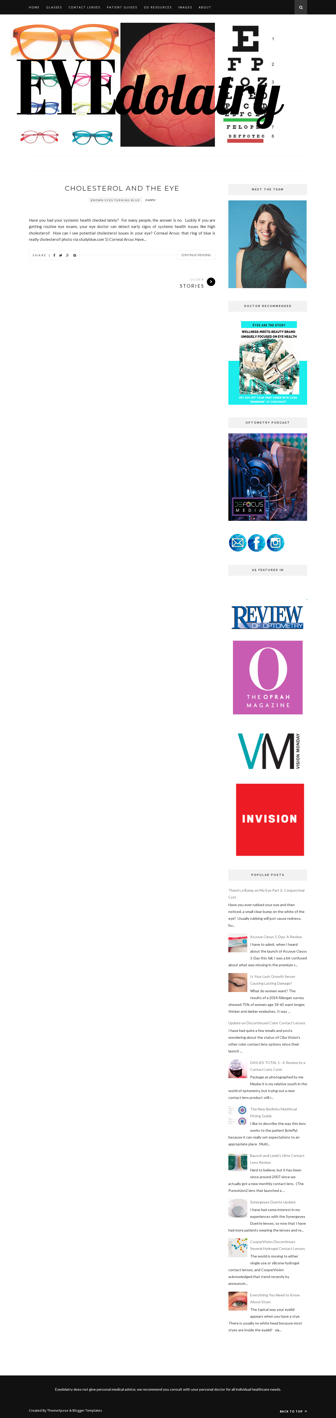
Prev (186, 194)
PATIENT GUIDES (122, 7)
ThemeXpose (58, 1410)
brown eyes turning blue (115, 200)
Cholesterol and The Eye (122, 188)
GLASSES (54, 7)
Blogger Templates (87, 1410)
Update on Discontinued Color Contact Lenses (266, 1023)
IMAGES (185, 7)
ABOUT (205, 7)
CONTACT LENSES (84, 7)
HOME (34, 7)
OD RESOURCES (158, 7)
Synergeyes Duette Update (273, 1202)
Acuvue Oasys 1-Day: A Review (276, 936)
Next (200, 194)
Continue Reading (196, 255)
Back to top (292, 1411)
